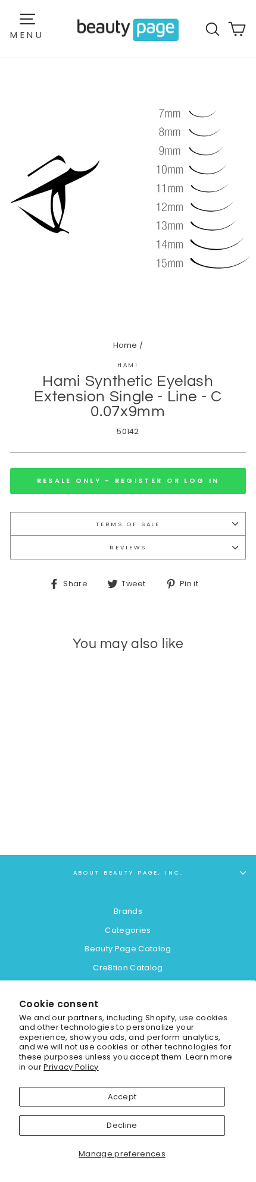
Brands (128, 911)
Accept (122, 1097)
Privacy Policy (70, 1067)
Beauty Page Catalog (128, 949)
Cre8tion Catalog (128, 968)
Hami (128, 365)
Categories (128, 930)
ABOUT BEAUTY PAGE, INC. (128, 872)
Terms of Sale (128, 524)
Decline (122, 1125)
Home (125, 345)
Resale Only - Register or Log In (128, 480)
